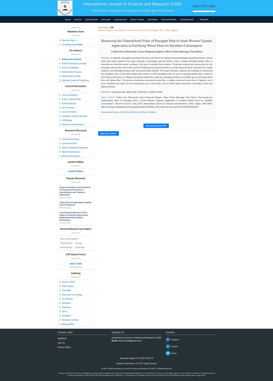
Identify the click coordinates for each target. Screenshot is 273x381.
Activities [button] (152, 19)
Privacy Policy (64, 347)
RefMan (152, 112)
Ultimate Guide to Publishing (75, 80)
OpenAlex (66, 307)
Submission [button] (90, 19)
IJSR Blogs (67, 120)
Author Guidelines (70, 67)
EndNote (143, 112)
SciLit (64, 311)
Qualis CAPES (68, 282)
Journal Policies (69, 112)
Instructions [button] (119, 19)
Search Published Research (75, 147)
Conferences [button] (186, 19)
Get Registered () (72, 44)
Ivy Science (67, 299)
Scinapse (66, 315)
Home (68, 19)
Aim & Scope (68, 107)
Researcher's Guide (71, 76)
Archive (77, 19)
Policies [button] (203, 19)
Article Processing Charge (74, 63)
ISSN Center (67, 286)
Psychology (80, 247)
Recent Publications (71, 152)
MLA (128, 112)
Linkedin (174, 346)
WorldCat (66, 303)
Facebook (174, 339)
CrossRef (66, 290)
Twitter (173, 353)
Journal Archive (69, 143)
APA (122, 112)
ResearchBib (68, 324)
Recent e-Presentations (73, 124)
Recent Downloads (71, 156)
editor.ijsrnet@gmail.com (130, 340)
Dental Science (66, 247)
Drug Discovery (66, 243)
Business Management (69, 239)
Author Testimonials (71, 99)
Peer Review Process (72, 72)
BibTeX (134, 112)
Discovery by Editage (72, 294)
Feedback (62, 338)
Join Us (61, 343)
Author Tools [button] (136, 19)
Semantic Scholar (70, 320)
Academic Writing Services (74, 116)
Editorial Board (69, 103)
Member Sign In (69, 40)
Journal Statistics (70, 95)
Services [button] (105, 19)
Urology (79, 243)
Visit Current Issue (70, 139)
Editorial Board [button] (168, 19)
